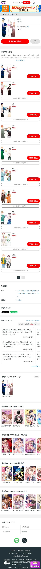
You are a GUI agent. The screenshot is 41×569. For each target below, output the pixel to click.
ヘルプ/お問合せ (6, 531)
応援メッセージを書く (33, 320)
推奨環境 (24, 531)
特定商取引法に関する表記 (20, 556)
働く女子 (27, 293)
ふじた (19, 19)
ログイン (17, 2)
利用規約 (20, 550)
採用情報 (27, 550)
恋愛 (33, 291)
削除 (36, 377)
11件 (27, 26)
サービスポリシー (27, 553)
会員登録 (26, 2)
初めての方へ (5, 527)
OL (22, 293)
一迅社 (19, 300)
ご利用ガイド (25, 527)
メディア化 (20, 291)
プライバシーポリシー (15, 553)
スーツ (33, 293)
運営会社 (13, 550)
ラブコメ (28, 291)
